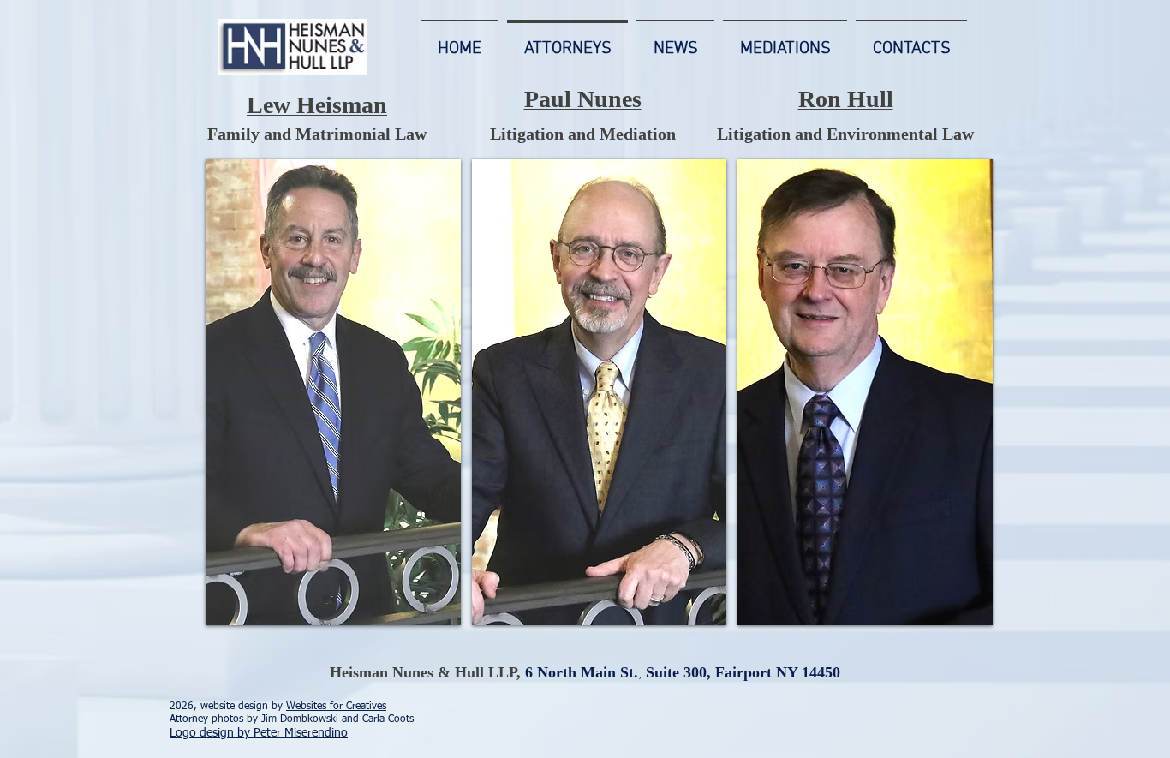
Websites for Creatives (336, 706)
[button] (333, 392)
